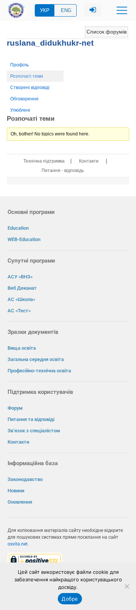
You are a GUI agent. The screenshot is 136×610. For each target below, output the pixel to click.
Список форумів (107, 32)
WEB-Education (24, 239)
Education (18, 228)
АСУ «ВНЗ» (20, 277)
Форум (15, 408)
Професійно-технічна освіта (39, 370)
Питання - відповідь (63, 170)
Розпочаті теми (26, 76)
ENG (66, 10)
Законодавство (25, 479)
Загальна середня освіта (36, 359)
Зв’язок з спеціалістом (34, 430)
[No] (126, 586)
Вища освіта (22, 348)
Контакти (89, 161)
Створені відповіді (29, 87)
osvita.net (18, 544)
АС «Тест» (19, 310)
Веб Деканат (22, 288)
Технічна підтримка (44, 161)
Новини (16, 490)
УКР (44, 10)
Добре (70, 599)
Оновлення (20, 502)
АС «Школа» (21, 299)
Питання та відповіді (31, 419)
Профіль (19, 65)
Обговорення (24, 98)
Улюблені (20, 110)
